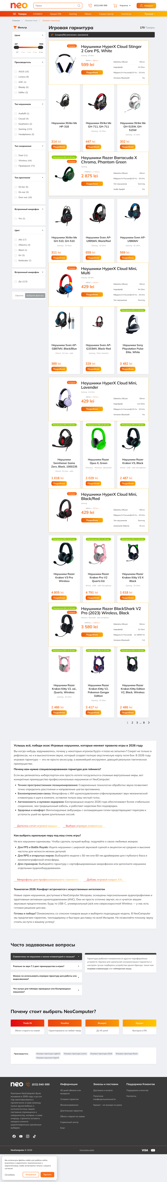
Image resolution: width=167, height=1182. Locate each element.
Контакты (126, 14)
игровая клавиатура (97, 968)
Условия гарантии (69, 1099)
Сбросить (19, 295)
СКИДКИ (37, 14)
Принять (47, 1174)
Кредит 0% (55, 14)
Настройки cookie (87, 1150)
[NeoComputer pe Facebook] (14, 1136)
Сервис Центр (106, 14)
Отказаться (31, 1174)
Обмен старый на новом (72, 1116)
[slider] (16, 47)
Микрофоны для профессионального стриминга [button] (47, 879)
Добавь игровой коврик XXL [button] (105, 879)
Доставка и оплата (103, 1090)
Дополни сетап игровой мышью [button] (37, 825)
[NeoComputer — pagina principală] (17, 1084)
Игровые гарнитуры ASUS (101, 1054)
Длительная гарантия (71, 1110)
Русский (149, 14)
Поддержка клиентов (137, 1090)
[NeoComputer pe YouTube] (20, 1136)
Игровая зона (31, 20)
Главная (16, 20)
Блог (62, 1128)
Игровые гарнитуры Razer (127, 1054)
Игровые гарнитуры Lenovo (75, 1054)
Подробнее (10, 1174)
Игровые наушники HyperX (47, 1058)
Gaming (73, 14)
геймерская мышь (122, 968)
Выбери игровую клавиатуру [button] (84, 825)
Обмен (88, 14)
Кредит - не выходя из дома (107, 1105)
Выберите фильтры (35, 295)
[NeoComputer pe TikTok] (34, 1136)
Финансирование (69, 1105)
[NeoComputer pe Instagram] (27, 1136)
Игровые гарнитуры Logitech (48, 1054)
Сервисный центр (69, 1122)
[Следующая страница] (149, 722)
